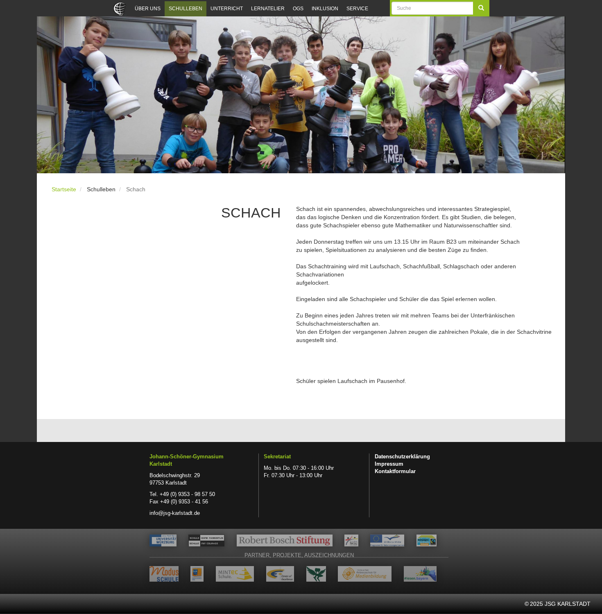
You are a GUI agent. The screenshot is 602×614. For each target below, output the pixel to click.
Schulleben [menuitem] (185, 8)
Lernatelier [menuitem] (268, 8)
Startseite (64, 189)
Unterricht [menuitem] (226, 8)
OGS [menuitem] (298, 8)
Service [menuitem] (357, 8)
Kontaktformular (395, 471)
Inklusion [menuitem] (325, 8)
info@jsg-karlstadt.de (174, 513)
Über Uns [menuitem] (148, 8)
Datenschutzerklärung (402, 457)
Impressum (389, 464)
